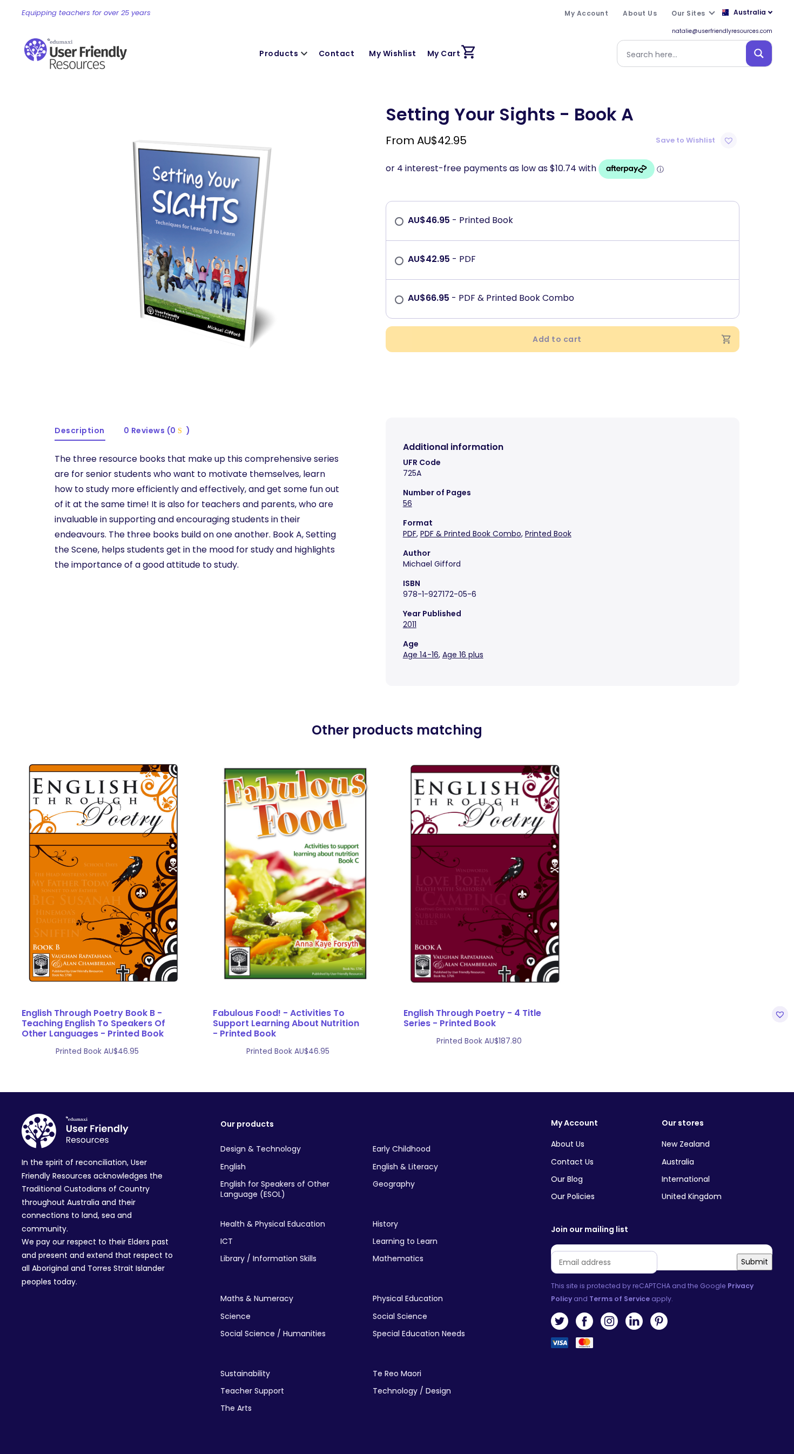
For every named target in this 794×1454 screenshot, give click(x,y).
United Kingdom (692, 1196)
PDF (409, 533)
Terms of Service (619, 1298)
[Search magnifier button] (759, 53)
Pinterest (659, 1321)
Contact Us (572, 1161)
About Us (567, 1144)
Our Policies (573, 1196)
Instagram (609, 1321)
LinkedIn (634, 1321)
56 (407, 503)
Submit (754, 1261)
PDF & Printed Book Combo (470, 533)
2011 (409, 624)
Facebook (584, 1321)
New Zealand (686, 1144)
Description (80, 430)
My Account (574, 1123)
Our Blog (567, 1179)
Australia (678, 1161)
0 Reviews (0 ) (157, 430)
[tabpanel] (198, 241)
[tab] (80, 431)
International (686, 1179)
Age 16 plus (462, 654)
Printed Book (548, 533)
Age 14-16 (421, 654)
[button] (697, 140)
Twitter (559, 1321)
